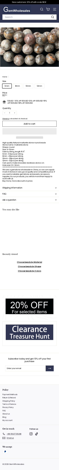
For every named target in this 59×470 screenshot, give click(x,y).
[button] (29, 131)
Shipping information (12, 187)
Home (4, 77)
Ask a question (9, 199)
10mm (28, 86)
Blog (4, 417)
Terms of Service (9, 404)
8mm (17, 86)
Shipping (5, 118)
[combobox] (29, 17)
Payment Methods (9, 394)
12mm (39, 86)
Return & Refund (9, 397)
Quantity (6, 108)
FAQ (4, 193)
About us (6, 414)
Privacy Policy (7, 407)
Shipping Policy (8, 401)
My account (7, 420)
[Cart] (48, 9)
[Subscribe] (50, 368)
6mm (7, 86)
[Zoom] (54, 65)
